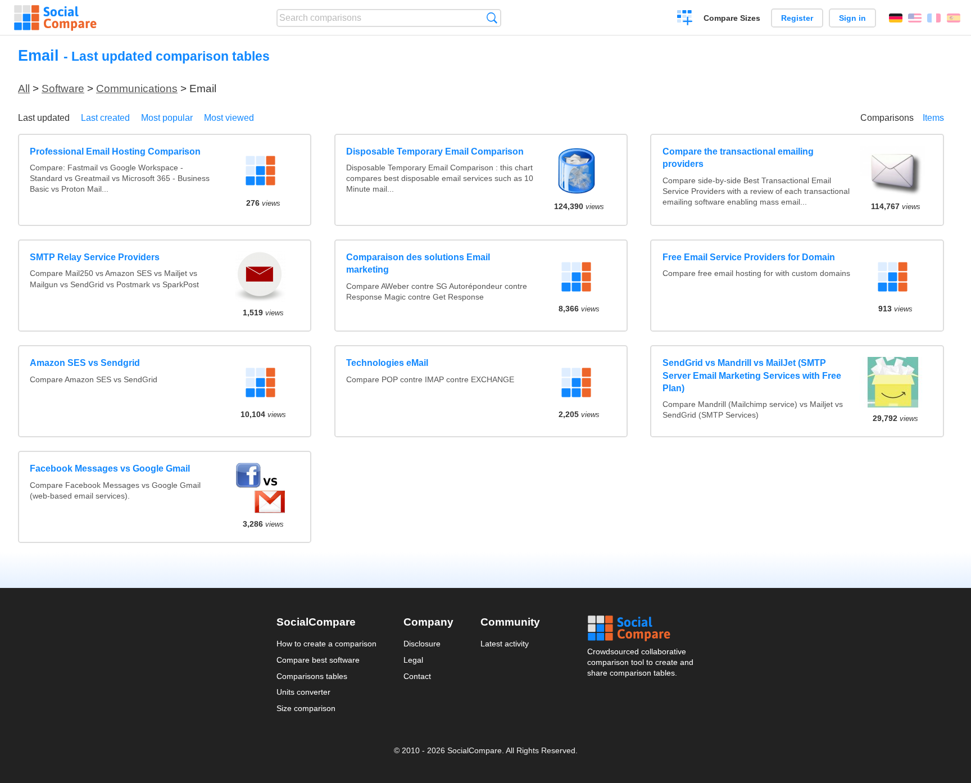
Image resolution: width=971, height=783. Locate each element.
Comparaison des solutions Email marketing (418, 263)
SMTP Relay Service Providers (95, 257)
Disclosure (422, 643)
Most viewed (229, 118)
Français (934, 17)
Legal (413, 659)
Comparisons (887, 118)
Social (641, 628)
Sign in (852, 17)
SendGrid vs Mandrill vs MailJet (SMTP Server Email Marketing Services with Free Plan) (752, 375)
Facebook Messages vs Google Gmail (110, 468)
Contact (417, 676)
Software (63, 88)
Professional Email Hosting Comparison (115, 151)
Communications (137, 88)
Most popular (167, 118)
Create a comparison (684, 19)
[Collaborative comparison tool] (55, 18)
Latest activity (504, 643)
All (24, 88)
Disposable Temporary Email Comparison (435, 151)
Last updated (44, 118)
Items (933, 118)
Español (953, 17)
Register (797, 17)
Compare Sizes (732, 17)
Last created (105, 118)
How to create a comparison (326, 643)
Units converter (303, 691)
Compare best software (318, 659)
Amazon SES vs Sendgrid (85, 363)
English (915, 17)
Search (492, 17)
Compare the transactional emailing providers (738, 158)
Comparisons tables (311, 676)
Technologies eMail (387, 363)
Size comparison (305, 708)
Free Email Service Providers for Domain (749, 257)
